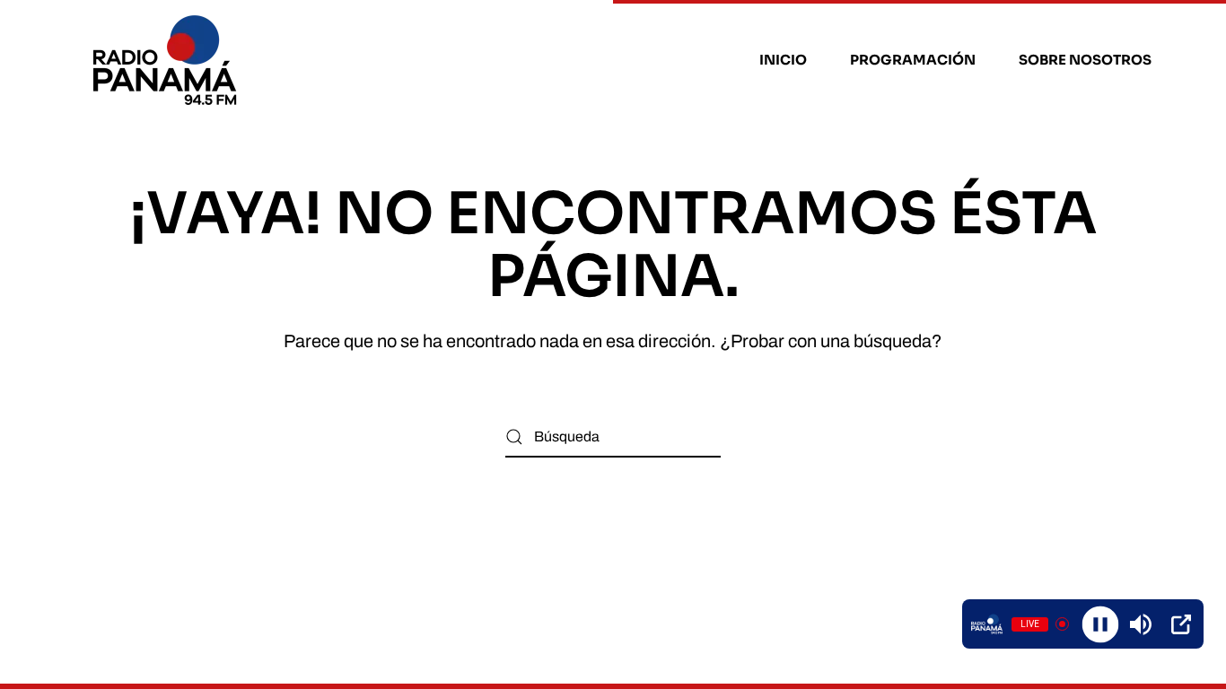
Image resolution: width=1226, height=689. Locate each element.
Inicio (783, 59)
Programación (913, 59)
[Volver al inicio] (167, 60)
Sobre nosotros (1085, 59)
